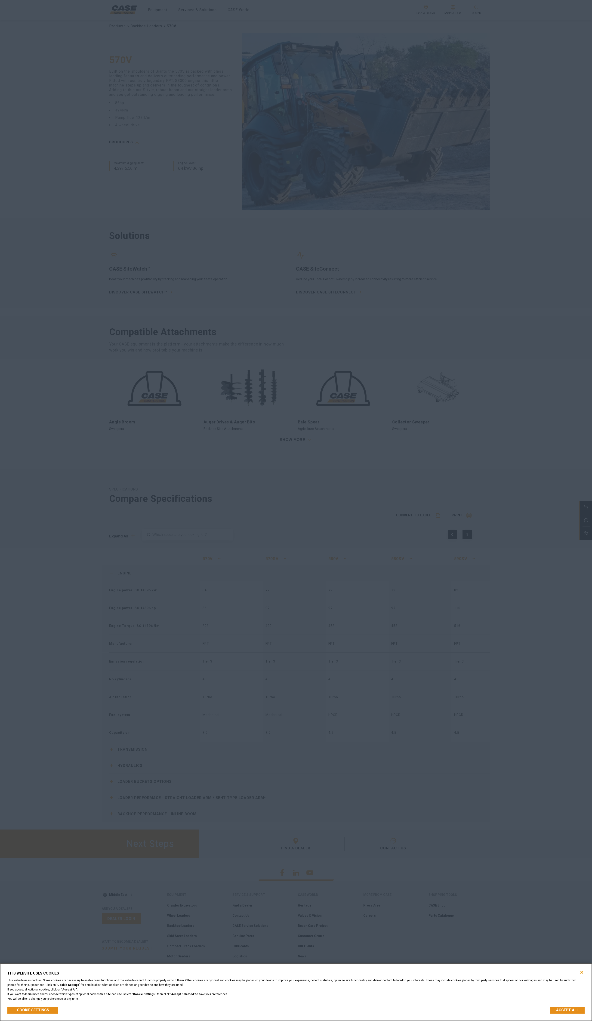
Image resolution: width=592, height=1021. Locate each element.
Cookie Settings (33, 1010)
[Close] (582, 972)
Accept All (567, 1010)
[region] (296, 992)
